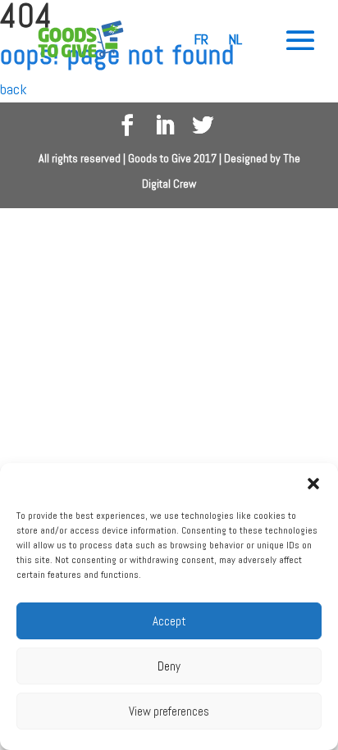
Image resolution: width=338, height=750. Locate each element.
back (13, 89)
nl (235, 39)
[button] (313, 483)
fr (201, 39)
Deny (169, 666)
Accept (169, 621)
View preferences (169, 711)
